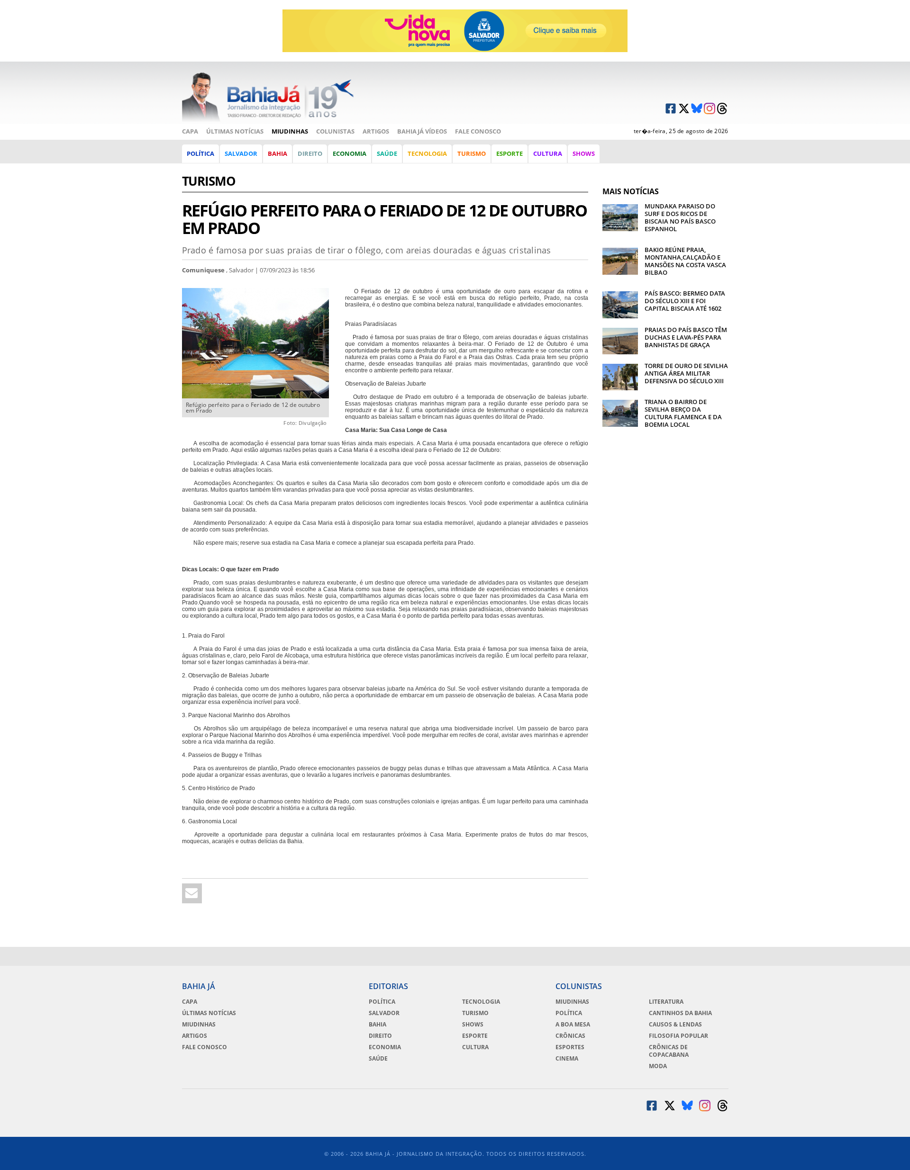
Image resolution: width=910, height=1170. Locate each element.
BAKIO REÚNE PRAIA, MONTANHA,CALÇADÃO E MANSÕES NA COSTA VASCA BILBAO (685, 261)
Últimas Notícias (235, 131)
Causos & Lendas (675, 1024)
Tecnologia (427, 153)
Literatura (666, 1002)
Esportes (569, 1047)
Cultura (547, 153)
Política (200, 153)
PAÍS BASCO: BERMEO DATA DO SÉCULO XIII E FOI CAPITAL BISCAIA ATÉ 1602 (685, 300)
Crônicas (570, 1036)
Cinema (566, 1058)
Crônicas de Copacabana (669, 1051)
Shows (584, 153)
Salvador (241, 153)
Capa (190, 131)
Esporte (509, 153)
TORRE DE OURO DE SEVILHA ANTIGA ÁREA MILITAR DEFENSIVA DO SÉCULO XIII (686, 373)
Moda (658, 1066)
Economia (349, 153)
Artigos (376, 131)
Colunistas (335, 131)
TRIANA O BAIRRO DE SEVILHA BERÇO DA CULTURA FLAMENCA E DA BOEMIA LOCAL (683, 413)
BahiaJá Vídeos (422, 131)
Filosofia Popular (678, 1036)
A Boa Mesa (572, 1024)
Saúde (387, 153)
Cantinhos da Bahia (680, 1013)
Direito (310, 153)
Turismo (471, 153)
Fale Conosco (478, 131)
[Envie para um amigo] (192, 893)
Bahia (277, 153)
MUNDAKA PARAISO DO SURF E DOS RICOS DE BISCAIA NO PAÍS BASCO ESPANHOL (680, 217)
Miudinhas (290, 131)
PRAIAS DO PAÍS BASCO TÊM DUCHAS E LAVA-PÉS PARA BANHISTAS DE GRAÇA (686, 337)
